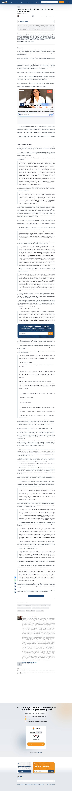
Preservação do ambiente (45, 605)
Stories (32, 2)
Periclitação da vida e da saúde (24, 607)
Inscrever (50, 334)
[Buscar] (56, 2)
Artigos (11, 2)
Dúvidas (27, 2)
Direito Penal (20, 605)
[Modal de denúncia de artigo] (15, 589)
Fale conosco (52, 784)
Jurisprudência (30, 784)
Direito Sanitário (21, 610)
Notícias (16, 2)
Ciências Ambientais (30, 610)
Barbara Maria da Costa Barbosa (29, 662)
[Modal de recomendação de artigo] (15, 583)
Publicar (61, 2)
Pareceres (35, 784)
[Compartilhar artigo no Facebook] (15, 577)
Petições (25, 784)
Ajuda (48, 784)
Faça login (39, 752)
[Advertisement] (36, 688)
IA (38, 2)
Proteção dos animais (36, 607)
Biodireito (36, 605)
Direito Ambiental (28, 605)
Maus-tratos (45, 607)
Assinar (30, 744)
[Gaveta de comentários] (15, 586)
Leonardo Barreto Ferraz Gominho (30, 616)
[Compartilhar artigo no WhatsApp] (15, 580)
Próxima (40, 596)
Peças (21, 2)
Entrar (66, 2)
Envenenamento (40, 610)
